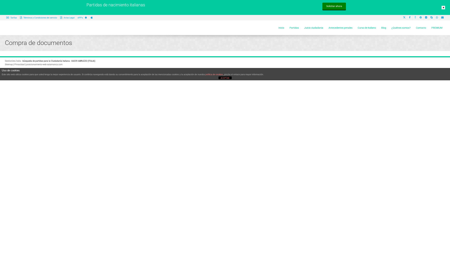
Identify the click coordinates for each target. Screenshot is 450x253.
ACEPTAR (225, 78)
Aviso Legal (69, 18)
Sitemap (9, 64)
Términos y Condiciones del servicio (40, 18)
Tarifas (13, 18)
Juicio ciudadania (313, 27)
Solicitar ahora (334, 6)
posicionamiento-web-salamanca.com (44, 64)
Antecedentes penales (340, 27)
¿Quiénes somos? (401, 27)
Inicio (281, 27)
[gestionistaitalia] (25, 27)
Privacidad (19, 64)
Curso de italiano (367, 27)
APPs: (81, 18)
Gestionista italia (13, 61)
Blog (383, 27)
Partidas (294, 27)
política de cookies (214, 74)
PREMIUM (436, 27)
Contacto (421, 27)
